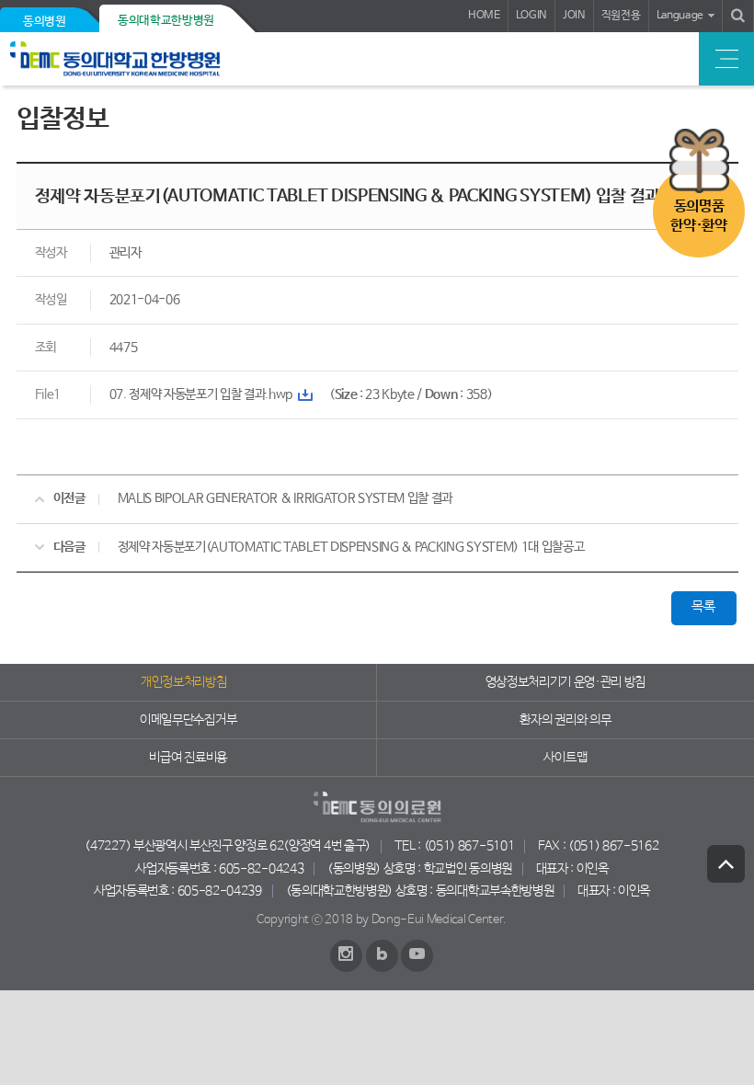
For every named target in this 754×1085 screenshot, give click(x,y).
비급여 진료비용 (187, 757)
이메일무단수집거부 (188, 720)
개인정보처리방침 (183, 682)
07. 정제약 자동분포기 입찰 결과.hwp (201, 394)
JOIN (574, 15)
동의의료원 (140, 59)
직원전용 (621, 15)
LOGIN (531, 15)
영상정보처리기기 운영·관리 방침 (566, 682)
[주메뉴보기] (726, 59)
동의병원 (44, 22)
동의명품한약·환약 (698, 216)
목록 (702, 607)
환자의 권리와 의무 (565, 720)
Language (680, 15)
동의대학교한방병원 (166, 21)
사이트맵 (565, 757)
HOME (484, 15)
